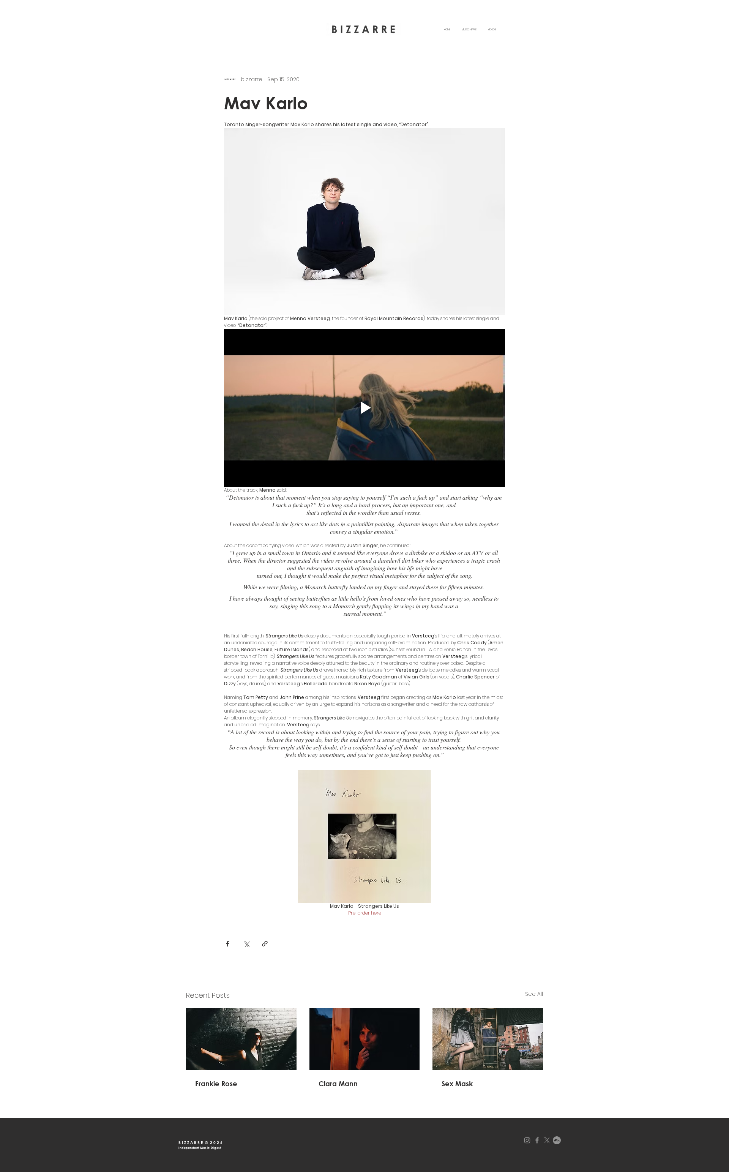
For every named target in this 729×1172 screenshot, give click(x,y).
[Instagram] (527, 1140)
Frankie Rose (216, 1083)
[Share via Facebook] (227, 943)
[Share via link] (264, 943)
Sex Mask (457, 1083)
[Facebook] (537, 1140)
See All (534, 994)
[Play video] (364, 408)
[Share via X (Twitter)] (246, 943)
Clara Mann (338, 1083)
